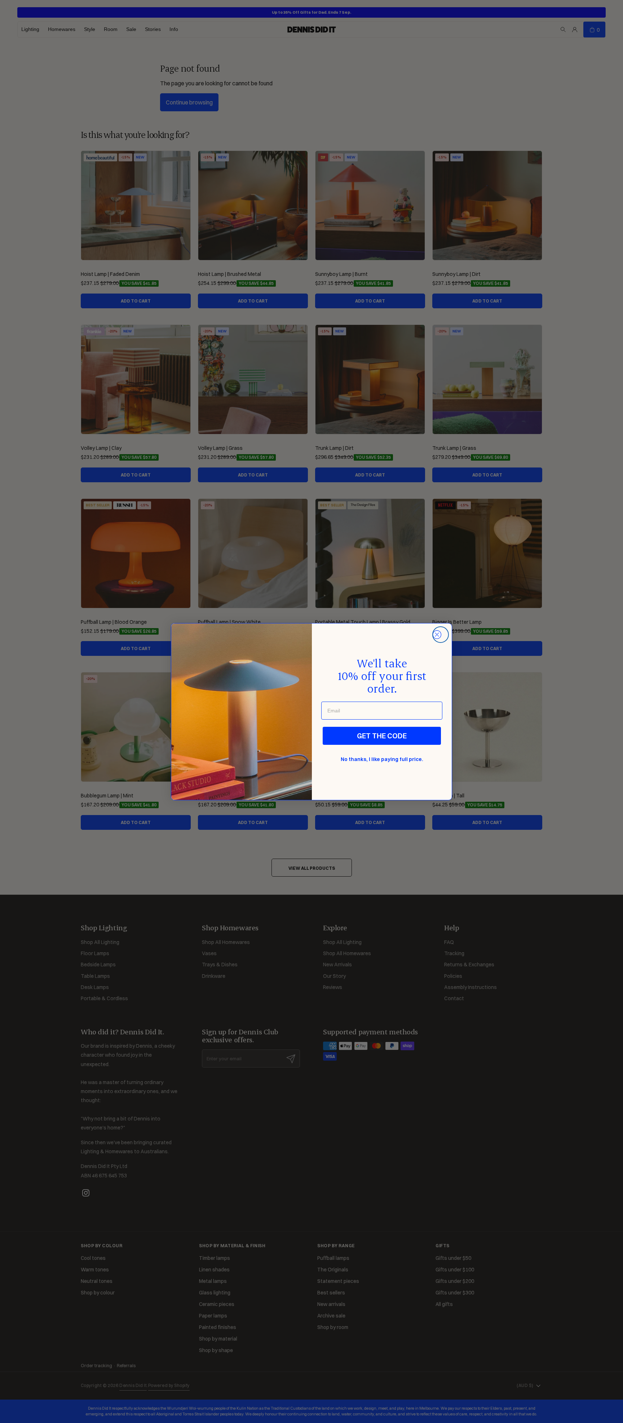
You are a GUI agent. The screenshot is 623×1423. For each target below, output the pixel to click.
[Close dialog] (441, 635)
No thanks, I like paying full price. (382, 759)
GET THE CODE (382, 735)
